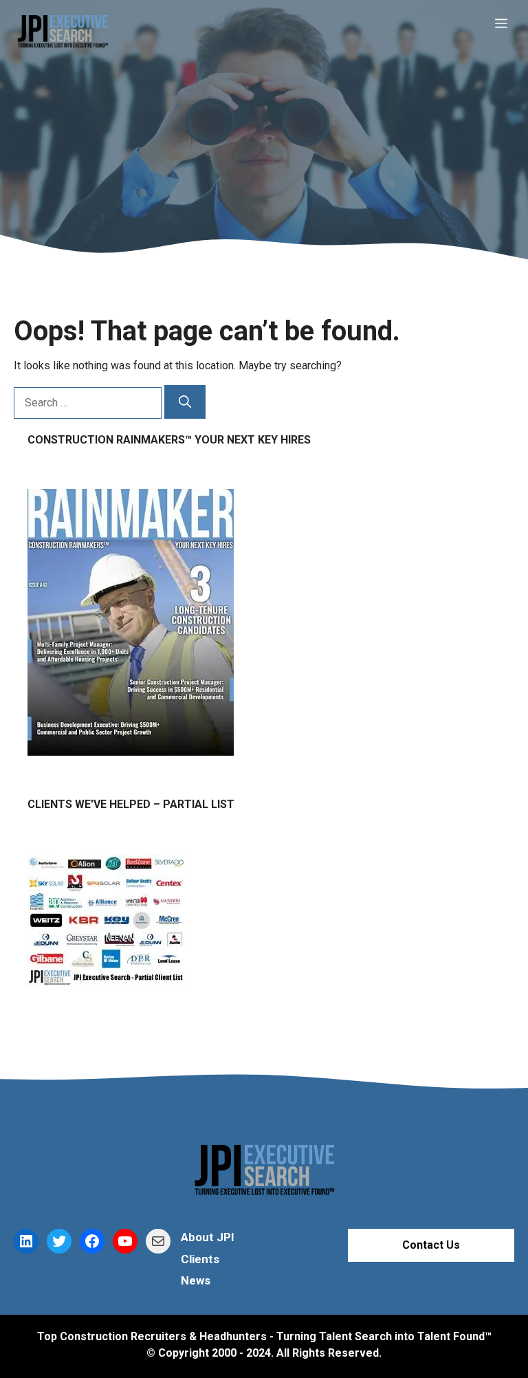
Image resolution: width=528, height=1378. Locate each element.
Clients (200, 1259)
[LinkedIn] (26, 1241)
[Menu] (508, 24)
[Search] (185, 402)
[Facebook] (92, 1241)
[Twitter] (59, 1241)
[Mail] (158, 1241)
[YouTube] (125, 1241)
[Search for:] (89, 402)
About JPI (207, 1237)
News (195, 1280)
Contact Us (431, 1244)
